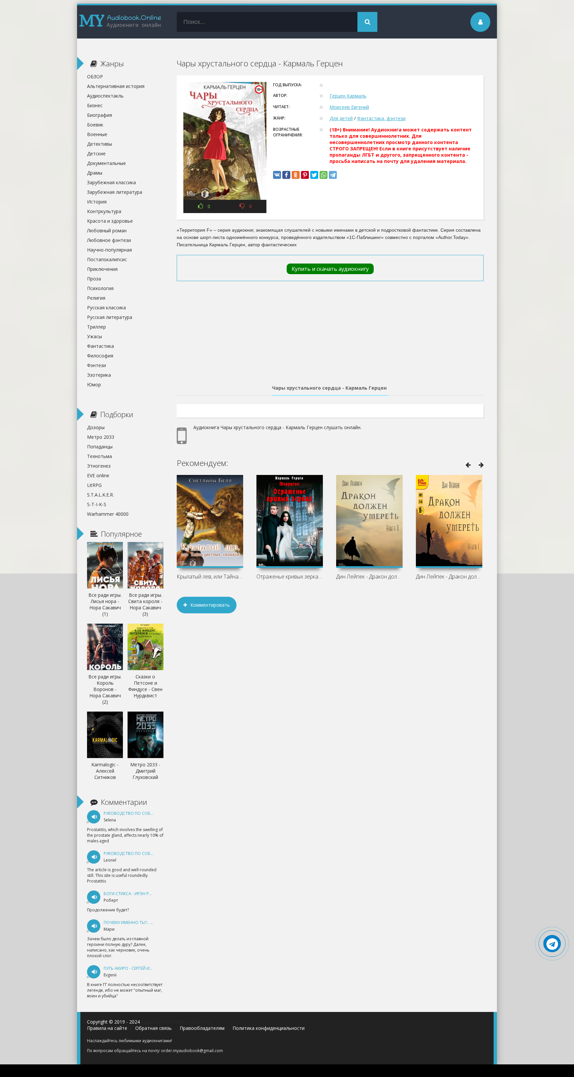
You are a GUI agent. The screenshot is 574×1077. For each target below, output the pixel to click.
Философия (100, 355)
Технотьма (99, 456)
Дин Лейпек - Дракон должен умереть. (369, 576)
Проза (94, 278)
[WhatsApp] (324, 175)
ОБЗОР (95, 76)
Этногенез (99, 466)
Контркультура (104, 211)
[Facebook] (286, 175)
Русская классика (106, 307)
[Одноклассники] (296, 175)
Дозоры (96, 427)
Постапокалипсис (107, 259)
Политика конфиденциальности (269, 1028)
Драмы (94, 173)
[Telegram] (333, 175)
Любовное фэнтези (109, 240)
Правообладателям (202, 1028)
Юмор (94, 384)
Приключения (102, 269)
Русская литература (109, 317)
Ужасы (94, 336)
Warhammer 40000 (108, 514)
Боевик (95, 124)
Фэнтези (96, 365)
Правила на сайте (107, 1028)
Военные (97, 134)
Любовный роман (107, 230)
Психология (100, 288)
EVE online (98, 475)
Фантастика (100, 346)
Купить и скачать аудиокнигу (330, 268)
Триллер (96, 327)
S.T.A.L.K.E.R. (100, 495)
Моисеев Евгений (349, 107)
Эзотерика (99, 375)
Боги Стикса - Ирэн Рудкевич (135, 893)
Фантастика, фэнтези (381, 118)
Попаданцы (100, 446)
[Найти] (367, 22)
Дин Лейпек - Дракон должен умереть (449, 576)
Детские (96, 153)
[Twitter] (314, 175)
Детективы (99, 144)
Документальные (106, 163)
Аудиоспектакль (105, 96)
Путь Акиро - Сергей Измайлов (137, 968)
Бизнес (95, 105)
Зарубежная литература (114, 192)
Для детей (341, 118)
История (97, 201)
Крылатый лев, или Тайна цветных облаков (210, 576)
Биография (99, 115)
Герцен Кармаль (348, 96)
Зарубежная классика (111, 182)
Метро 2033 (100, 437)
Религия (96, 298)
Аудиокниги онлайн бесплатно (175, 1022)
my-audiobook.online (120, 21)
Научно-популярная (109, 250)
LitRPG (94, 485)
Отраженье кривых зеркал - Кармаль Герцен (289, 576)
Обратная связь (153, 1028)
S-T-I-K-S (96, 504)
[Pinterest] (305, 175)
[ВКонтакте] (277, 175)
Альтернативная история (115, 86)
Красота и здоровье (110, 221)
